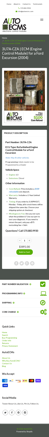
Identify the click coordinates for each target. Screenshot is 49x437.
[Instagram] (25, 412)
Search (5, 335)
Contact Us (27, 4)
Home (9, 4)
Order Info (6, 340)
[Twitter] (5, 412)
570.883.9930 (25, 8)
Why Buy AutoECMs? (11, 361)
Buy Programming (9, 338)
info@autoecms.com (25, 11)
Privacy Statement (10, 346)
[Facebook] (12, 412)
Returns (5, 343)
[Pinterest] (18, 412)
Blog (4, 366)
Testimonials (37, 4)
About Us (17, 4)
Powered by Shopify (24, 431)
